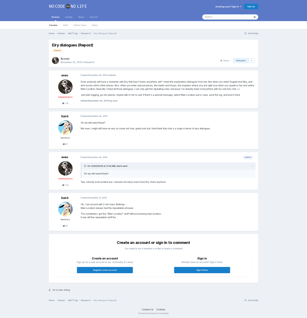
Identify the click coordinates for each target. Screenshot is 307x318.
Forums (53, 25)
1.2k (66, 103)
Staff (65, 25)
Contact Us (147, 309)
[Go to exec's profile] (55, 60)
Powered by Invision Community (153, 313)
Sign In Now (202, 270)
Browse (55, 17)
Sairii (64, 116)
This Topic (242, 17)
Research (89, 62)
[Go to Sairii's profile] (65, 127)
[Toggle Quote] (85, 166)
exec (67, 58)
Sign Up (251, 6)
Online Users (80, 25)
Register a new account (105, 270)
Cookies (160, 309)
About (81, 17)
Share (225, 60)
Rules (95, 25)
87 (66, 144)
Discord (94, 17)
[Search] (254, 17)
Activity (68, 17)
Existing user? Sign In (228, 6)
